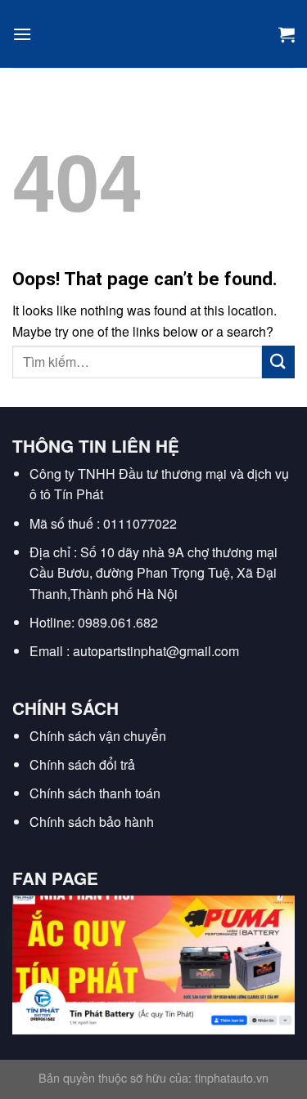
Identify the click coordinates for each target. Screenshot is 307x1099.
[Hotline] (34, 937)
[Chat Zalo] (34, 978)
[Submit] (278, 362)
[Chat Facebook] (34, 1019)
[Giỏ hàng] (286, 34)
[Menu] (22, 34)
